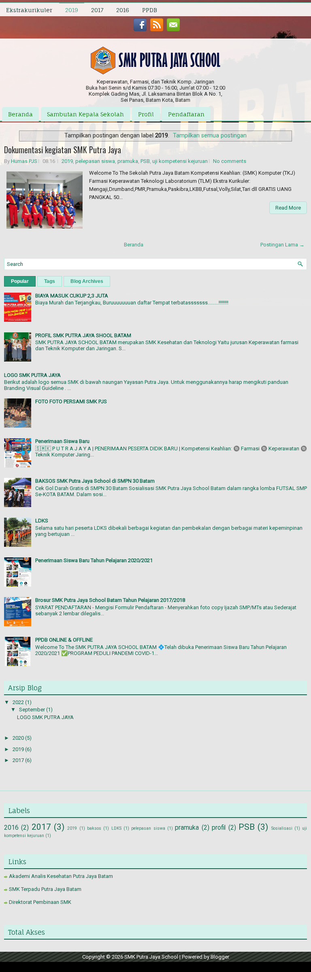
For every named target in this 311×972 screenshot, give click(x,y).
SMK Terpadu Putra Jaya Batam (45, 889)
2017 (97, 9)
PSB (145, 161)
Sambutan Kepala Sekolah (85, 114)
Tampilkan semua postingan (210, 135)
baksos (94, 828)
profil (219, 827)
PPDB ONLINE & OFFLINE (64, 640)
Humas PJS (24, 161)
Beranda (20, 114)
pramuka (127, 161)
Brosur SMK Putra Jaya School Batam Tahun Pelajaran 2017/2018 (110, 600)
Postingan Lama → (282, 245)
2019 (71, 9)
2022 (19, 702)
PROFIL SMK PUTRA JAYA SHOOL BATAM (83, 335)
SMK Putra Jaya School (151, 957)
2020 (19, 738)
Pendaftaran (186, 114)
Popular (20, 281)
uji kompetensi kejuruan (180, 161)
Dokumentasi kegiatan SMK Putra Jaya (62, 150)
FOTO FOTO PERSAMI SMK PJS (71, 401)
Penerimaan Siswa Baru (62, 441)
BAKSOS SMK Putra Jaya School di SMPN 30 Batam (95, 481)
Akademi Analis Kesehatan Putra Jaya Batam (61, 876)
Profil (146, 114)
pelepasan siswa (95, 161)
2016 (122, 9)
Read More (288, 208)
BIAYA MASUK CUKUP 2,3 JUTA (71, 296)
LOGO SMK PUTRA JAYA (32, 375)
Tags (49, 281)
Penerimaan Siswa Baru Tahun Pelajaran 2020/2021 (94, 560)
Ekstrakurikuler (29, 9)
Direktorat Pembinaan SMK (40, 902)
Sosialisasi (281, 828)
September (32, 710)
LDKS (41, 521)
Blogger (220, 957)
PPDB (149, 9)
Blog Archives (86, 281)
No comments (229, 161)
